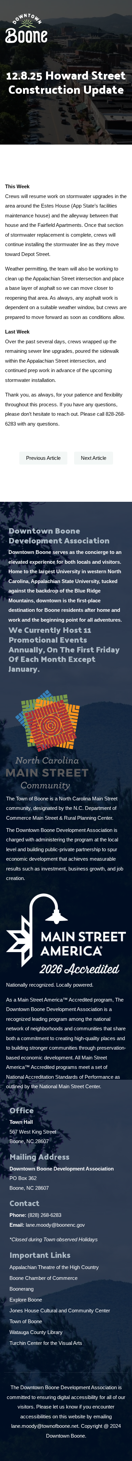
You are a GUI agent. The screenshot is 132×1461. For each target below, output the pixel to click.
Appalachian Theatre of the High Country (54, 1267)
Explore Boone (26, 1300)
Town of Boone (25, 1321)
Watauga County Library (36, 1332)
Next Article (93, 458)
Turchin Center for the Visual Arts (45, 1343)
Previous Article (43, 458)
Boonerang (21, 1289)
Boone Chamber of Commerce (44, 1278)
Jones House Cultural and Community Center (60, 1310)
